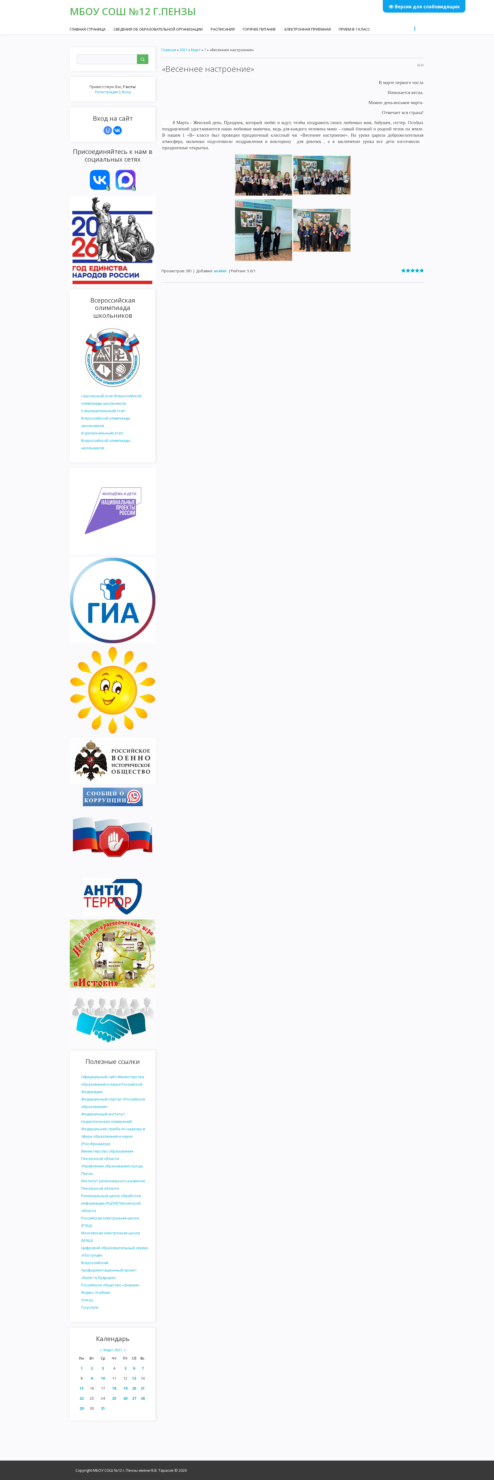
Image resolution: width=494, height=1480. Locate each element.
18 (114, 1388)
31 (103, 1408)
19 (125, 1388)
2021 (184, 49)
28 (143, 1398)
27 (134, 1398)
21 (143, 1388)
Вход (126, 91)
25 (114, 1398)
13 (134, 1378)
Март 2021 (112, 1349)
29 (81, 1408)
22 (81, 1398)
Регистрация (106, 91)
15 (81, 1388)
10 (103, 1378)
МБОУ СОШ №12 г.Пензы (133, 11)
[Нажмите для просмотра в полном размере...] (263, 174)
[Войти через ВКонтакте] (117, 130)
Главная (168, 49)
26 (125, 1398)
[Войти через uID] (107, 130)
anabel (220, 270)
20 (134, 1388)
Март (196, 49)
